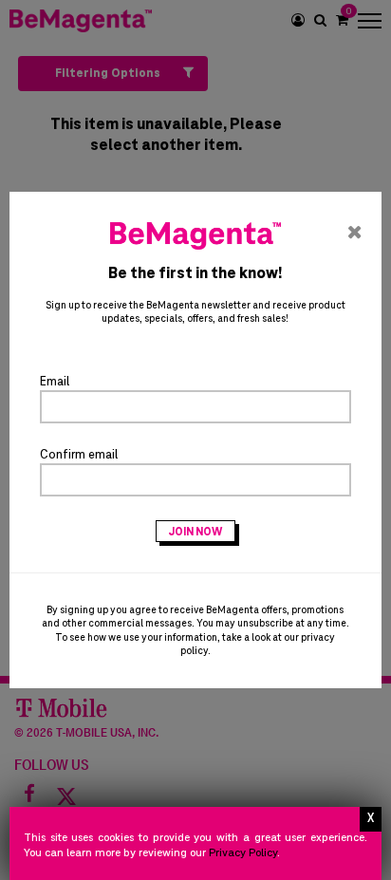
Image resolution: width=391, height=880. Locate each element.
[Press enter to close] (371, 819)
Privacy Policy (243, 853)
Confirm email (79, 455)
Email (54, 382)
